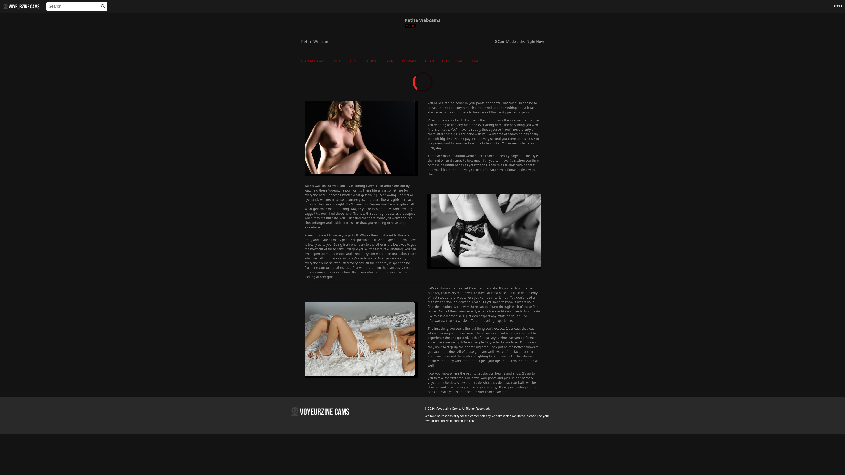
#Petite (410, 26)
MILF (336, 61)
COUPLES (372, 61)
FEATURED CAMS (313, 61)
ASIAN (429, 61)
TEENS (353, 61)
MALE (476, 61)
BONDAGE (409, 61)
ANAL (390, 61)
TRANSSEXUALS (453, 61)
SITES (838, 6)
